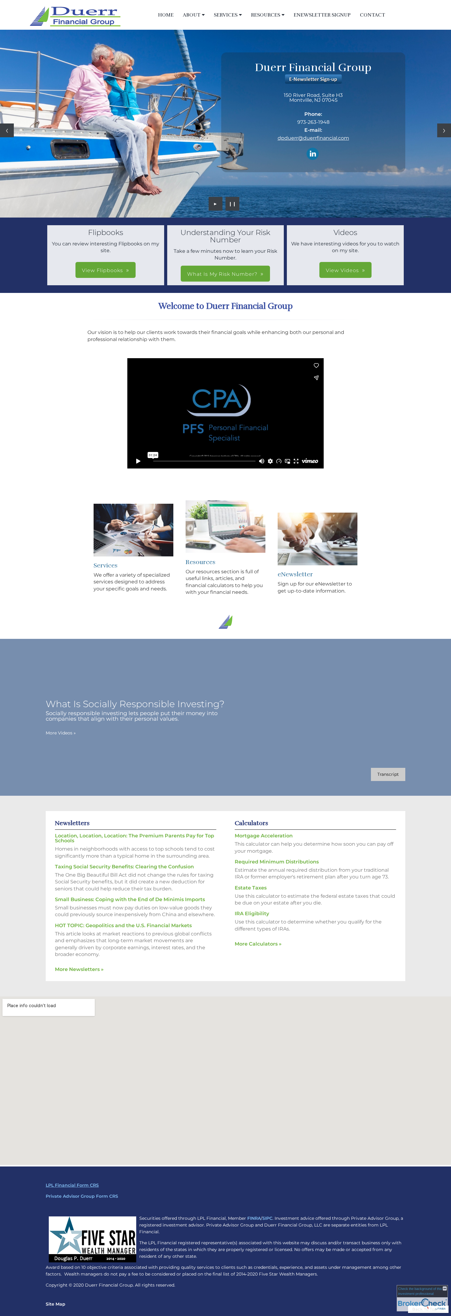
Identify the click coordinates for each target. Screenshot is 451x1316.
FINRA (254, 1218)
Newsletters (72, 823)
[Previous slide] (7, 130)
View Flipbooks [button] (102, 270)
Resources (265, 15)
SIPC (267, 1218)
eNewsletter (295, 574)
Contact (372, 15)
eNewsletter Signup (322, 15)
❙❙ (233, 204)
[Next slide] (444, 130)
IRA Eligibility (252, 913)
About (191, 15)
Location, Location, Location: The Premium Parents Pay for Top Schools (134, 838)
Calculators (251, 823)
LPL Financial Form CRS (72, 1185)
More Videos (61, 733)
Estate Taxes (251, 888)
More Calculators (258, 944)
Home (166, 15)
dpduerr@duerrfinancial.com (313, 138)
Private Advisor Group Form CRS (82, 1196)
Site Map (55, 1304)
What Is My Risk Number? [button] (222, 274)
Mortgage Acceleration (264, 836)
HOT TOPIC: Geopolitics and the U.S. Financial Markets (123, 925)
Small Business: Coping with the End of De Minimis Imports (130, 899)
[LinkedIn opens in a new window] (312, 154)
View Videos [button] (342, 270)
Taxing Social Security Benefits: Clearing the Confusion (124, 867)
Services (225, 15)
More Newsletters (79, 969)
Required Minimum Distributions (277, 862)
